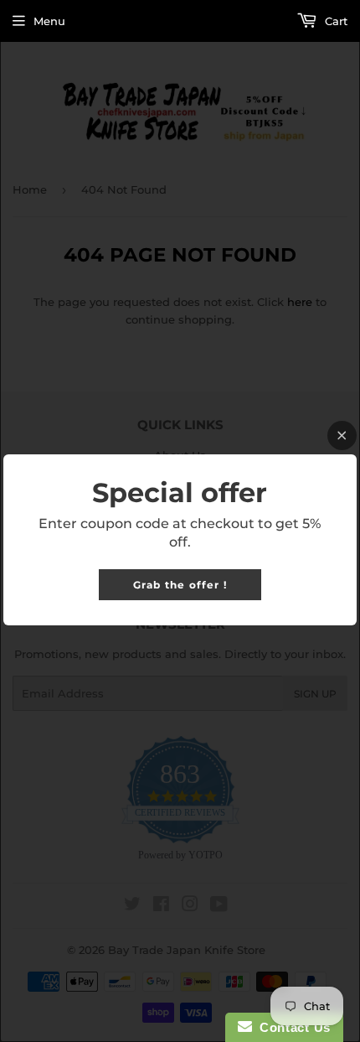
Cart (334, 21)
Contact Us (291, 1027)
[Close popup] (342, 435)
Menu (49, 21)
